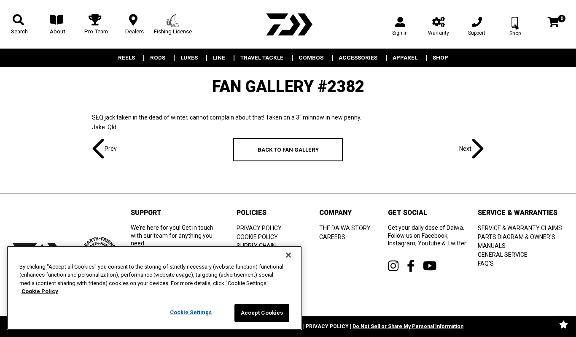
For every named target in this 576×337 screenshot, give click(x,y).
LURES (189, 58)
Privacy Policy (327, 326)
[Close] (288, 255)
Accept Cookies (262, 313)
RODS (157, 58)
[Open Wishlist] (563, 324)
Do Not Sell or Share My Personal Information (408, 326)
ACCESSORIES (358, 58)
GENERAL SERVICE (503, 254)
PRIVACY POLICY (259, 228)
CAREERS (332, 237)
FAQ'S (486, 263)
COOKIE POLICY (257, 237)
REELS (126, 58)
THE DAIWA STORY (345, 228)
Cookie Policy (40, 291)
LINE (219, 58)
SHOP (440, 58)
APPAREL (405, 58)
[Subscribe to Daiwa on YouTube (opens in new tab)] (430, 266)
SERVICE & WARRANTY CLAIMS (520, 228)
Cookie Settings (191, 312)
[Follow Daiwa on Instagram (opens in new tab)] (393, 266)
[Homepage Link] (288, 24)
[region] (154, 288)
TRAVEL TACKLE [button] (261, 58)
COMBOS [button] (311, 58)
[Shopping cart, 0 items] (553, 23)
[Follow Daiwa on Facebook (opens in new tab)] (411, 266)
